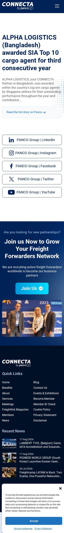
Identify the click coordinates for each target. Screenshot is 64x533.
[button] (60, 488)
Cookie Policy (41, 409)
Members (8, 415)
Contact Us (40, 387)
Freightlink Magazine (15, 409)
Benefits (7, 387)
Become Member (44, 398)
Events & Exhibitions (46, 393)
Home (6, 382)
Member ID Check (44, 404)
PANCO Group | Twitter (36, 179)
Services (7, 398)
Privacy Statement (43, 528)
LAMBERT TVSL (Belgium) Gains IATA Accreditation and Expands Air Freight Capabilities (40, 445)
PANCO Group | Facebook (36, 166)
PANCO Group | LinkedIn (36, 140)
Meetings (8, 404)
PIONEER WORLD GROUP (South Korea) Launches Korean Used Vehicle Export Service (40, 460)
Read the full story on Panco (25, 112)
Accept (34, 521)
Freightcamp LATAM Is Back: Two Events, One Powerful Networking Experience (41, 474)
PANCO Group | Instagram (35, 153)
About (6, 393)
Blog (36, 382)
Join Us (29, 288)
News (5, 420)
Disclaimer (40, 420)
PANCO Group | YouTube (36, 192)
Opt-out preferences (23, 528)
